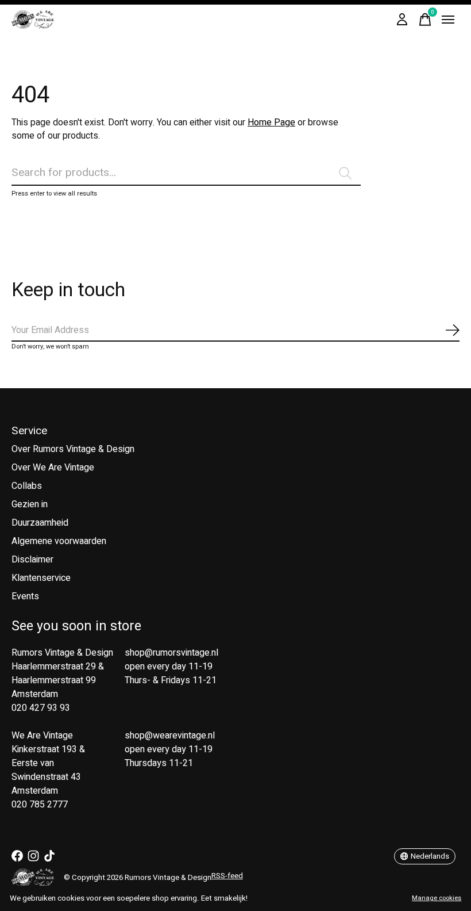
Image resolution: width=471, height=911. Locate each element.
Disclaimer (32, 559)
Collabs (26, 486)
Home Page (271, 122)
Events (25, 596)
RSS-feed (227, 876)
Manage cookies (436, 898)
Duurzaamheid (39, 523)
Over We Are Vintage (52, 467)
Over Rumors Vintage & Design (72, 449)
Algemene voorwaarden (58, 541)
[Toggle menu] (448, 19)
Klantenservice (41, 578)
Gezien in (29, 504)
